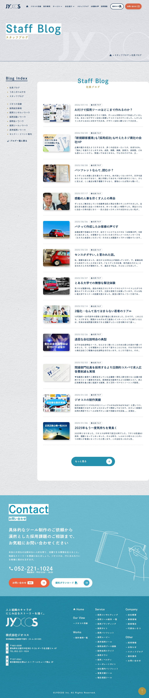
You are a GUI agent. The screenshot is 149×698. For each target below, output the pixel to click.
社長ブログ (14, 87)
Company (132, 609)
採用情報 (132, 643)
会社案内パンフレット (107, 669)
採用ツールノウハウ (18, 125)
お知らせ (132, 647)
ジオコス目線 (15, 104)
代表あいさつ (134, 628)
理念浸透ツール (104, 678)
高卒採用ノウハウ (17, 130)
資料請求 (132, 656)
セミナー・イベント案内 (20, 134)
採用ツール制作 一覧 (107, 619)
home (110, 55)
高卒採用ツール (104, 642)
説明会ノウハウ (16, 121)
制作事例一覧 (81, 638)
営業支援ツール (104, 673)
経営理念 (132, 624)
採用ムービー (103, 637)
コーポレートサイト (106, 664)
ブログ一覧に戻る (18, 141)
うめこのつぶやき (17, 92)
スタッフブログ (122, 55)
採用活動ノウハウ (17, 117)
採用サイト (102, 628)
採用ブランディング (106, 624)
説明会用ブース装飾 (106, 646)
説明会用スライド (105, 651)
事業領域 (132, 619)
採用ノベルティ (104, 660)
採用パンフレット (105, 633)
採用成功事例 (15, 108)
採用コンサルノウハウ (19, 112)
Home (80, 609)
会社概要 (132, 615)
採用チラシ (102, 655)
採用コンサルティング (107, 615)
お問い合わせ (134, 661)
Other (129, 637)
